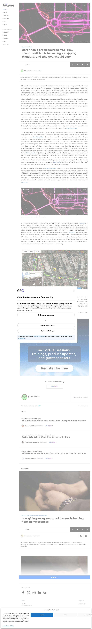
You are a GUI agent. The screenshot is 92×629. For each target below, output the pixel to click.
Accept (42, 615)
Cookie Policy (6, 625)
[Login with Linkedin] (46, 325)
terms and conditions (39, 336)
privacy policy (21, 338)
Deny (65, 615)
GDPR (11, 625)
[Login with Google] (46, 331)
